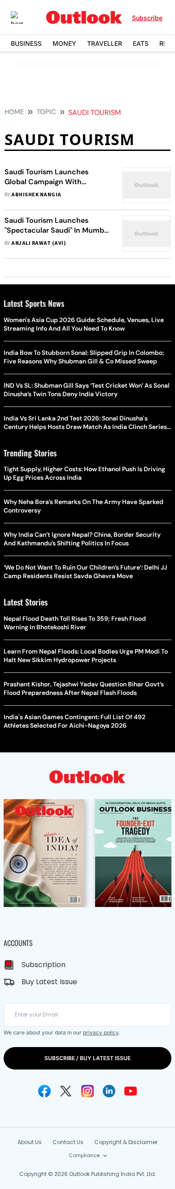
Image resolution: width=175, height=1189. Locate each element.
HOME (14, 111)
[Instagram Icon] (87, 1091)
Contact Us (67, 1142)
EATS (141, 43)
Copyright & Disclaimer (126, 1142)
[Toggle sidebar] (24, 17)
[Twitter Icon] (66, 1091)
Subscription (44, 964)
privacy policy (100, 1032)
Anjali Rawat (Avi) (38, 243)
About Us (30, 1142)
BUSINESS (26, 43)
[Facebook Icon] (44, 1091)
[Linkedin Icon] (109, 1091)
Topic (46, 111)
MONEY (64, 43)
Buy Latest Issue (49, 982)
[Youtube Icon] (130, 1091)
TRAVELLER (104, 43)
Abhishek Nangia (36, 195)
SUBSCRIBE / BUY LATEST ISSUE (87, 1058)
